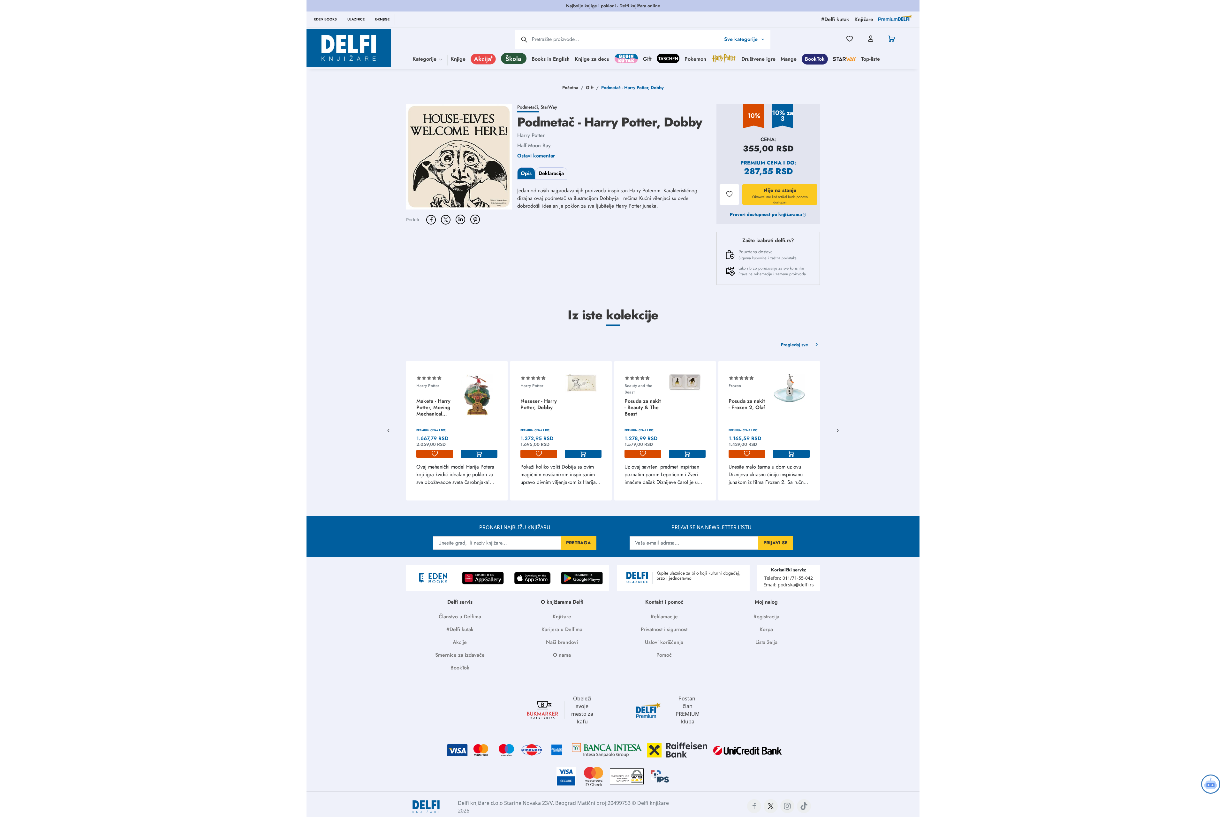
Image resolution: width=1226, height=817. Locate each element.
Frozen (735, 386)
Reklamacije (664, 616)
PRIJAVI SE (775, 542)
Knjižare (562, 616)
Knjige (457, 58)
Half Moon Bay (534, 145)
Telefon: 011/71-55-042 (788, 578)
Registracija (766, 616)
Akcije (460, 642)
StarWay (549, 107)
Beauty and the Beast (638, 389)
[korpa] (479, 454)
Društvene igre (758, 58)
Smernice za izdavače (460, 655)
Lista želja (766, 642)
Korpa (766, 629)
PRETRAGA (578, 542)
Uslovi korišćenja (664, 642)
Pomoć (664, 655)
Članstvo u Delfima (460, 616)
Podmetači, (529, 107)
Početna (570, 87)
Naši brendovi (562, 642)
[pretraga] (524, 39)
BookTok (815, 58)
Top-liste (870, 58)
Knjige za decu (592, 58)
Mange (789, 58)
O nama (562, 655)
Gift (647, 58)
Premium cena (761, 162)
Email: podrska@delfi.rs (788, 585)
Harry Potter (531, 135)
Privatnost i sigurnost (664, 629)
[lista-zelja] (434, 454)
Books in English (551, 58)
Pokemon (695, 58)
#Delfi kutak (459, 629)
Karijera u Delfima (561, 629)
